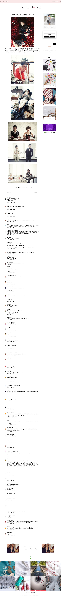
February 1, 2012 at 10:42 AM (11, 324)
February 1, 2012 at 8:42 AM (11, 272)
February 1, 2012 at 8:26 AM (11, 253)
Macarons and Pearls (10, 300)
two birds (8, 237)
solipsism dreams (9, 262)
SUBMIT (49, 36)
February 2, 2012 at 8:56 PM (11, 523)
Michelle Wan (9, 532)
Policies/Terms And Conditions (38, 595)
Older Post (36, 192)
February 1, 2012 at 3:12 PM (11, 373)
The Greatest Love (14, 51)
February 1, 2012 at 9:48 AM (11, 301)
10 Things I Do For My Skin (49, 104)
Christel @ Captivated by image (11, 230)
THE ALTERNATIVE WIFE (10, 275)
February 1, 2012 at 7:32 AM (11, 239)
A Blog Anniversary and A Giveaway (49, 86)
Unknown (8, 376)
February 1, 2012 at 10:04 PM (11, 424)
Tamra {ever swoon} (10, 434)
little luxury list (9, 286)
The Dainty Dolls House (10, 322)
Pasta (19, 51)
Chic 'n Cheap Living (10, 290)
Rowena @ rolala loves (10, 472)
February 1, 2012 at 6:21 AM (11, 216)
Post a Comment (8, 537)
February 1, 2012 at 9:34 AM (11, 291)
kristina (8, 420)
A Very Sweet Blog (9, 412)
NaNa (7, 458)
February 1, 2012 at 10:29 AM (11, 314)
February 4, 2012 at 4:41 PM (11, 535)
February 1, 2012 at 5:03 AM (11, 202)
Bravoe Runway (9, 427)
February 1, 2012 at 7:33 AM (11, 248)
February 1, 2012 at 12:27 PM (11, 355)
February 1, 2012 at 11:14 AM (11, 341)
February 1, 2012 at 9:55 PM (11, 417)
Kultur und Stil (9, 332)
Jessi (7, 526)
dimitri (8, 197)
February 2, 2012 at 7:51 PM (11, 480)
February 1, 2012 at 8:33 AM (11, 259)
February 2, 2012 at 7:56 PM (11, 512)
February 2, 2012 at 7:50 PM (11, 475)
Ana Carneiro (9, 205)
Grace (8, 327)
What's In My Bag (49, 71)
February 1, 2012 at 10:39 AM (11, 319)
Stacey (8, 251)
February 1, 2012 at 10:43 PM (11, 436)
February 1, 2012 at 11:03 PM (11, 447)
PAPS (7, 280)
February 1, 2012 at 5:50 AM (11, 209)
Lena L (8, 405)
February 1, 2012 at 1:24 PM (11, 367)
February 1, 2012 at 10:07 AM (11, 306)
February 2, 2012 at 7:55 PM (11, 507)
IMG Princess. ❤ (9, 520)
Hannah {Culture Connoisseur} (11, 352)
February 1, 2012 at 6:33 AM (11, 221)
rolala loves (26, 595)
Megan (8, 304)
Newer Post (9, 192)
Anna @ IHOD (9, 370)
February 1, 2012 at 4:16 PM (11, 387)
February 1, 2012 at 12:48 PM (11, 362)
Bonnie (8, 309)
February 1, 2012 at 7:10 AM (11, 234)
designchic (8, 317)
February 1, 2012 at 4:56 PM (11, 395)
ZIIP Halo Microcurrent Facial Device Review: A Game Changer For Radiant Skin (49, 119)
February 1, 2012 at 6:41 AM (11, 227)
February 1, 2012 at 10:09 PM (11, 431)
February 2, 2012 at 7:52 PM (11, 485)
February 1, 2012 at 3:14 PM (11, 381)
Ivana (7, 294)
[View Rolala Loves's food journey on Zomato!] (49, 132)
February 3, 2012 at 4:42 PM (11, 529)
